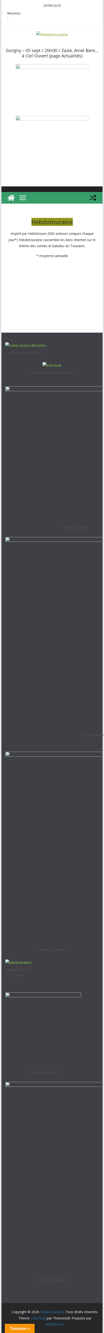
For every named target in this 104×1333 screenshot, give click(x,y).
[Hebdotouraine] (11, 198)
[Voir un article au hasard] (93, 198)
